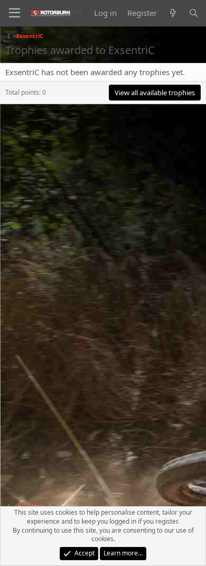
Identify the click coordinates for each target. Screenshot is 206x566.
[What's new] (172, 13)
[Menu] (14, 13)
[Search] (193, 13)
